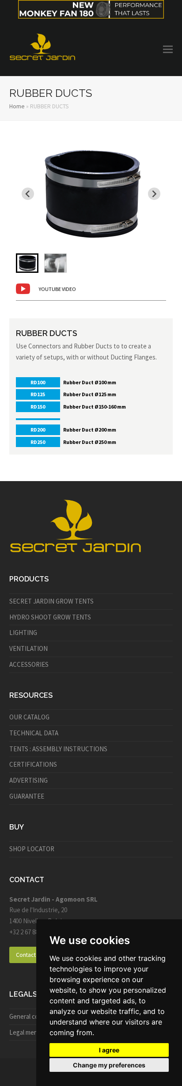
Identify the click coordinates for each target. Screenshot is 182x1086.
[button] (168, 49)
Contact (26, 955)
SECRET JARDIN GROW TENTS (51, 601)
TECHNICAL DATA (33, 733)
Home (17, 106)
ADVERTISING (28, 780)
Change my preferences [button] (109, 1065)
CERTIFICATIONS (33, 764)
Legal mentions (30, 1032)
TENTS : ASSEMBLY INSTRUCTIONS (58, 749)
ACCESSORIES (29, 664)
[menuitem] (27, 263)
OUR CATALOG (29, 717)
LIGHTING (23, 632)
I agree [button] (109, 1050)
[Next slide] (154, 193)
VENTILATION (28, 648)
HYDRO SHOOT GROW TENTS (50, 617)
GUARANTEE (26, 796)
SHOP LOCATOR (31, 849)
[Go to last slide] (28, 193)
